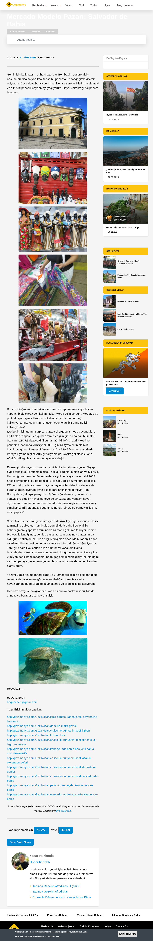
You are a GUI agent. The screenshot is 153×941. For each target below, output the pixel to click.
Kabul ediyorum (127, 933)
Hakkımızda (47, 926)
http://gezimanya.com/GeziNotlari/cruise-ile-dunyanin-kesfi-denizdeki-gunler (51, 769)
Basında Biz (122, 926)
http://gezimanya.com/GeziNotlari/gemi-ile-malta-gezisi (41, 725)
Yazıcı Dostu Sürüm (20, 842)
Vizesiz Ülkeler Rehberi (90, 915)
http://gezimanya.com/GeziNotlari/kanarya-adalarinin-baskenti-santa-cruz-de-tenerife (51, 751)
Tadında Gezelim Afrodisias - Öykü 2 (56, 886)
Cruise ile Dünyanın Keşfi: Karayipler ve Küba (62, 897)
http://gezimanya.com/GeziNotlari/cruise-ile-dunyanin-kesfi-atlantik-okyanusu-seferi (49, 760)
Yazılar (55, 5)
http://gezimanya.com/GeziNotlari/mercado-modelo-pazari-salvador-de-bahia (52, 796)
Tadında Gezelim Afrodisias (50, 891)
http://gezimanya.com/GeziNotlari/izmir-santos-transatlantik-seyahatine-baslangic (52, 719)
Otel (81, 5)
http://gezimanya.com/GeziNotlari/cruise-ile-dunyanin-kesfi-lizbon (48, 730)
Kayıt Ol (65, 830)
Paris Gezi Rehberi (57, 915)
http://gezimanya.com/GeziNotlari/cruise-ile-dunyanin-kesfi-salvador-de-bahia (52, 778)
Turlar (93, 5)
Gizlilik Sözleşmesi (89, 926)
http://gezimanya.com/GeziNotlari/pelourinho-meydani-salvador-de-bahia (50, 787)
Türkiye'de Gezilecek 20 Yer (22, 915)
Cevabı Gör (114, 391)
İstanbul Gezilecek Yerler (126, 915)
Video (68, 5)
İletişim (107, 926)
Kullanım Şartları (66, 926)
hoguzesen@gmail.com (22, 702)
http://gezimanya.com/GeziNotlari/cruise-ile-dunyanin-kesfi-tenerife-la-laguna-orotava (51, 742)
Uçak (107, 5)
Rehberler (38, 5)
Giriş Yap (41, 830)
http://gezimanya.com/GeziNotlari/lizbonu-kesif (36, 735)
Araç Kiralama (125, 5)
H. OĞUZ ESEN (28, 57)
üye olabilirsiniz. (64, 811)
